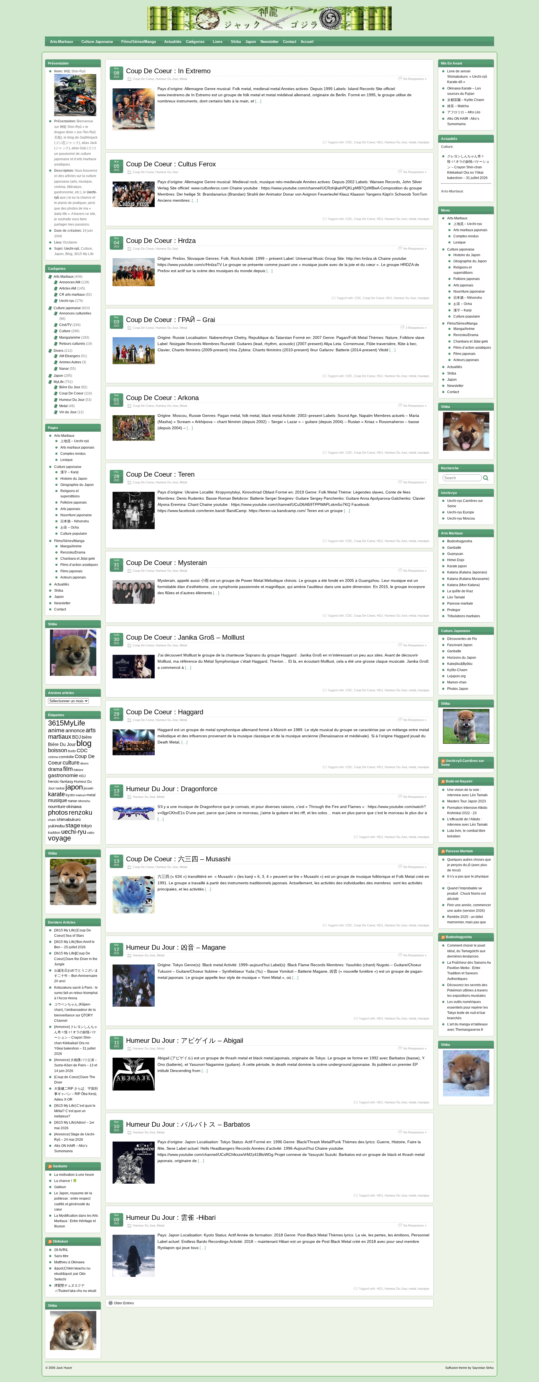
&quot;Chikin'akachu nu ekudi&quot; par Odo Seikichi (72, 1273)
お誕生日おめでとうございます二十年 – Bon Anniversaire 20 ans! (76, 975)
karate (56, 794)
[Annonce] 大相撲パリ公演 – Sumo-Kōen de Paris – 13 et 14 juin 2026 (75, 1065)
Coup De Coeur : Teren (160, 474)
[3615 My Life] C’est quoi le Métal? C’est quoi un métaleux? (74, 1111)
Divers (58, 351)
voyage (59, 838)
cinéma (53, 757)
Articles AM (67, 288)
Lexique (66, 460)
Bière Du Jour (69, 387)
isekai (60, 788)
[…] (258, 101)
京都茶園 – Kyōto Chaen (465, 100)
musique (423, 142)
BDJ (76, 737)
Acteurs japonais (73, 577)
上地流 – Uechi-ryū (74, 441)
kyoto (70, 795)
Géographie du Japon (77, 485)
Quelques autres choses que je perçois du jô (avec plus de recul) (469, 865)
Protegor (453, 610)
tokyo (86, 825)
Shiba (236, 42)
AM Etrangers (69, 356)
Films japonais (71, 571)
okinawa (73, 806)
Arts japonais (70, 509)
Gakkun (60, 1187)
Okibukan (60, 1241)
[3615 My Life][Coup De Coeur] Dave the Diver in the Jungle (75, 958)
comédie (66, 756)
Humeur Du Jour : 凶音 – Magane (176, 947)
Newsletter (269, 42)
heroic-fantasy (60, 781)
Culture (64, 331)
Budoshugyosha (459, 541)
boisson (57, 750)
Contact (289, 42)
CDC (349, 142)
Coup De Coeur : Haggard (164, 712)
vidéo (90, 832)
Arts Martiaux (64, 277)
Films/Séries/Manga (138, 42)
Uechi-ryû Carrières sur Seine (462, 763)
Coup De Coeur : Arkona (162, 397)
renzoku (80, 812)
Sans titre (61, 1256)
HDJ (380, 142)
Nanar (64, 369)
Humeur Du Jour (167, 79)
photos (58, 812)
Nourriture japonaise (76, 515)
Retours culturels (72, 344)
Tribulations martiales (463, 616)
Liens (217, 42)
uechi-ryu (73, 831)
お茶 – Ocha (69, 527)
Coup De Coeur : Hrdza (161, 240)
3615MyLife (66, 723)
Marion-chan (457, 682)
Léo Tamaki (456, 597)
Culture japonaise (97, 42)
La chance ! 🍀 (65, 1181)
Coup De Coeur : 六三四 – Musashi (178, 859)
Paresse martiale (460, 603)
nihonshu (84, 801)
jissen (88, 788)
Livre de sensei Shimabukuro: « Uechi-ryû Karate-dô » (467, 76)
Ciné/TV (65, 325)
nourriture (56, 806)
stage (72, 825)
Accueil (307, 42)
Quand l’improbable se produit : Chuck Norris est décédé (466, 893)
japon (74, 787)
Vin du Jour (68, 412)
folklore (78, 770)
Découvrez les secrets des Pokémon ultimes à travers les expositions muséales (467, 990)
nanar (72, 801)
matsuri (81, 795)
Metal (183, 79)
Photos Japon (457, 689)
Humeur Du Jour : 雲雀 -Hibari (171, 1217)
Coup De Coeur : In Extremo (168, 71)
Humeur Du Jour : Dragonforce (171, 789)
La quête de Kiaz (460, 591)
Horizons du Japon (461, 658)
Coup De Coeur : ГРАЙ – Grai (170, 319)
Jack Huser (64, 1367)
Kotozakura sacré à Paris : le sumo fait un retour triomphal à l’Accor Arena (76, 993)
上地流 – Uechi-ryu (467, 224)
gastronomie (63, 775)
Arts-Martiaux (61, 42)
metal (412, 142)
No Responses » (414, 79)
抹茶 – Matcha (458, 106)
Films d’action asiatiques (79, 565)
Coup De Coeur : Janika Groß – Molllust (185, 637)
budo (72, 751)
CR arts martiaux (72, 295)
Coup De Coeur (143, 79)
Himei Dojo (455, 560)
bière (87, 737)
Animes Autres (70, 362)
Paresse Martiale (459, 851)
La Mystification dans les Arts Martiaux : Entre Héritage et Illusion (76, 1221)
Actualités (172, 42)
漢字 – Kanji (69, 472)
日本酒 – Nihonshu (74, 521)
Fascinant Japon (459, 645)
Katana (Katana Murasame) (468, 579)
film (68, 768)
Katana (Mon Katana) (463, 585)
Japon (250, 42)
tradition (54, 833)
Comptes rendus (73, 454)
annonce (75, 730)
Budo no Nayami (459, 781)
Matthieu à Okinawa (69, 1262)
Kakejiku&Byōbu (459, 664)
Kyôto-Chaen (457, 670)
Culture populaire (73, 534)
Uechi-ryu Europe (460, 512)
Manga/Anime (71, 546)
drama (55, 769)
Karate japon (457, 566)
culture (71, 762)
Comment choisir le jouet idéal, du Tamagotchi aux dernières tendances (466, 950)
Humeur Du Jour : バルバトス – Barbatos (188, 1124)
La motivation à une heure (74, 1175)
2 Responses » (416, 327)
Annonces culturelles (75, 313)
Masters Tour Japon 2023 (466, 801)
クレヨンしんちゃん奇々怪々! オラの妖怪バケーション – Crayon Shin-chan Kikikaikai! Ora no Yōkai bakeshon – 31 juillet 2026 (468, 167)
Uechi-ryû (71, 249)
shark (52, 819)
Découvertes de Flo (462, 639)
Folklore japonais (73, 502)
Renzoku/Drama (72, 552)
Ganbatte (60, 1166)
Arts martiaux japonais (77, 447)
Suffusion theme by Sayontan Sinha (469, 1367)
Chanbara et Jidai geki (77, 559)
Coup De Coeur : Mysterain (166, 562)
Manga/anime (69, 337)
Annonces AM (69, 282)
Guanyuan (455, 554)
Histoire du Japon (73, 479)
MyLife (59, 382)
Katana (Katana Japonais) (467, 572)
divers (84, 763)
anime (56, 730)
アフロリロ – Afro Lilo (463, 112)
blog (84, 743)
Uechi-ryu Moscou (461, 518)
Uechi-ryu (66, 301)
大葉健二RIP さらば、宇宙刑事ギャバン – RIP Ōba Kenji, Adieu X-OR (76, 1094)
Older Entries (124, 1303)
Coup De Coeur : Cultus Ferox (171, 164)
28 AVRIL (61, 1250)
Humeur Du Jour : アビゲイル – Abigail (184, 1040)
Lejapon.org (456, 676)
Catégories (195, 42)
